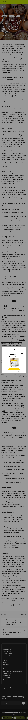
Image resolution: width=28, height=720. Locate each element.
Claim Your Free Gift (14, 369)
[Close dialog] (25, 348)
